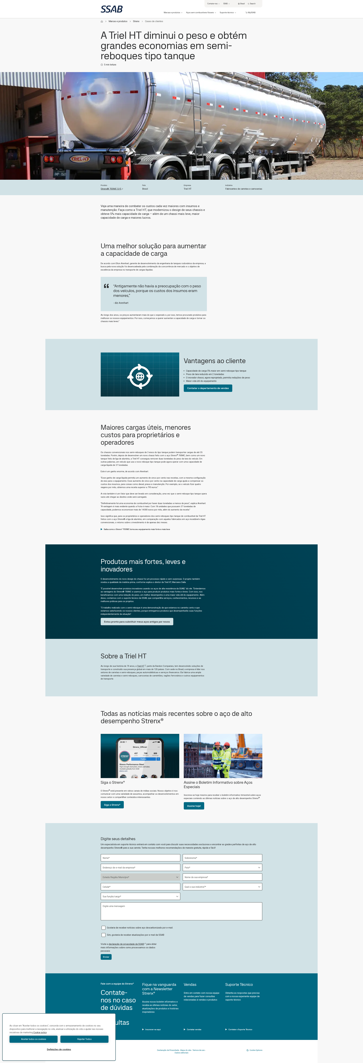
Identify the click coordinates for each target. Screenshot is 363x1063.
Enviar (106, 956)
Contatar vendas (194, 1029)
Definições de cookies (59, 1049)
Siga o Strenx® (112, 804)
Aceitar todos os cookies (33, 1039)
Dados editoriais (181, 1053)
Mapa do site (185, 1050)
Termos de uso (199, 1050)
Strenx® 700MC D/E (111, 189)
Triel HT (140, 666)
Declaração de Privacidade (168, 1050)
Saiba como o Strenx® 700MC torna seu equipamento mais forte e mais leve (137, 529)
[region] (59, 1037)
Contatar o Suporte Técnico (240, 1029)
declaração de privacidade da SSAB (126, 944)
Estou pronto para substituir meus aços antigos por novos (137, 621)
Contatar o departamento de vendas (208, 388)
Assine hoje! (194, 806)
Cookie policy (40, 1032)
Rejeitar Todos (84, 1039)
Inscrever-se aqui (153, 1029)
